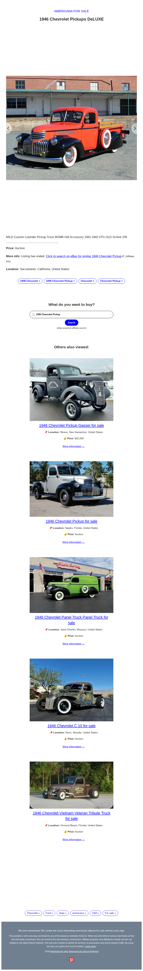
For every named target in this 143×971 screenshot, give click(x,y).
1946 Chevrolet (29, 280)
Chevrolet (86, 280)
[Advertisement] (71, 49)
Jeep (61, 913)
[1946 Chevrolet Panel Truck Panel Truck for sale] (71, 612)
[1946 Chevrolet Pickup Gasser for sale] (71, 420)
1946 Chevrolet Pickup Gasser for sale (71, 425)
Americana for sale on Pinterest (83, 951)
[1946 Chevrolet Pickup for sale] (71, 516)
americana (78, 913)
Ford (48, 913)
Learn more (90, 946)
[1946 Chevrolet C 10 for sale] (71, 720)
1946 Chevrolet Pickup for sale (71, 521)
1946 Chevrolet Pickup (59, 280)
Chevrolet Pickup (110, 280)
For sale (109, 913)
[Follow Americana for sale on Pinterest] (71, 961)
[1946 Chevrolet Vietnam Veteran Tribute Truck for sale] (71, 807)
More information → (74, 446)
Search (71, 322)
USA (94, 913)
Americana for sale (71, 11)
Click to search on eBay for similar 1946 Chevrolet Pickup (83, 256)
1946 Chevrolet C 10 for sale (71, 726)
